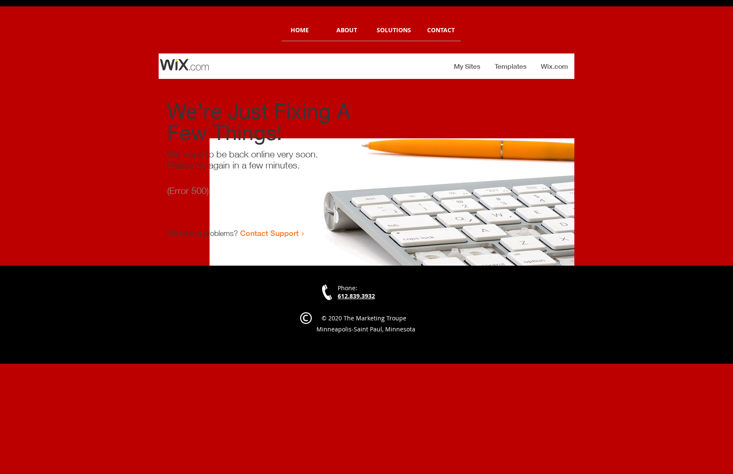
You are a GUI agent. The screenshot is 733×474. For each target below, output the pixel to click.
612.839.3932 (356, 296)
